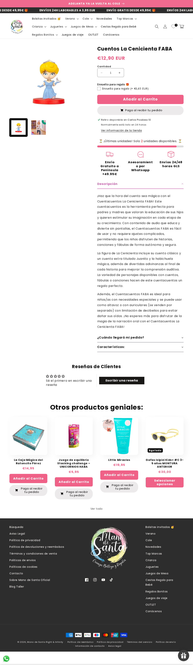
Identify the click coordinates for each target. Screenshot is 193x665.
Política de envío (166, 642)
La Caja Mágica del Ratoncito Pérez (28, 461)
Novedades (153, 547)
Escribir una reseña (122, 380)
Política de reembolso (80, 642)
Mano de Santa (36, 642)
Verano (151, 534)
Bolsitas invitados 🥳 (160, 527)
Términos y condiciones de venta (33, 553)
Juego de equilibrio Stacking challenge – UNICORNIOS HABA (73, 463)
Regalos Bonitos (157, 591)
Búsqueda (16, 527)
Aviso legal (114, 645)
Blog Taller (16, 586)
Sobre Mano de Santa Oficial (29, 580)
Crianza (151, 560)
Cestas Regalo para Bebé (159, 582)
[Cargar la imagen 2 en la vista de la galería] (38, 127)
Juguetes (152, 567)
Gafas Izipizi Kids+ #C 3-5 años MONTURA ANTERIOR (165, 463)
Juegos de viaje (157, 598)
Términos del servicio (139, 642)
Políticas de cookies (23, 567)
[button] (71, 19)
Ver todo (96, 509)
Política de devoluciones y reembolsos (36, 547)
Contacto (16, 573)
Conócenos (154, 611)
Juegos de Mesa (157, 573)
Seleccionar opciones (164, 482)
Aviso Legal (17, 534)
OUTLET (151, 605)
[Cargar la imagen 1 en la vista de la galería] (18, 127)
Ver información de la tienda (121, 130)
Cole (149, 540)
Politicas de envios (22, 560)
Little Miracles (119, 460)
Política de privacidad (24, 540)
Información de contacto (90, 645)
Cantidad (104, 66)
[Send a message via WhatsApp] (6, 658)
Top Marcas (154, 553)
